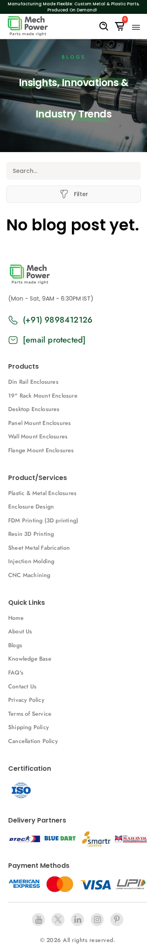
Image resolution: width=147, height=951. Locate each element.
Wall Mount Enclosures (37, 436)
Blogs (15, 645)
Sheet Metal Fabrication (39, 548)
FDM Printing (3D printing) (43, 520)
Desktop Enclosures (34, 409)
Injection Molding (31, 561)
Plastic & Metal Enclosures (42, 493)
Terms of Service (29, 714)
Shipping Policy (28, 727)
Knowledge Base (29, 659)
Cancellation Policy (33, 741)
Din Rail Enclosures (33, 382)
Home (16, 618)
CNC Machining (29, 575)
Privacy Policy (26, 700)
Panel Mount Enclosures (39, 423)
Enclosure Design (31, 506)
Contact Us (22, 686)
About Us (20, 631)
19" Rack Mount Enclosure (43, 395)
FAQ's (15, 672)
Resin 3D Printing (32, 534)
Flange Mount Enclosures (41, 450)
